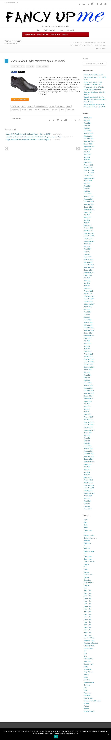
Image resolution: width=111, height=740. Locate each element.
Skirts (86, 677)
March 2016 (87, 446)
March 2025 (87, 162)
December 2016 (89, 422)
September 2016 (89, 430)
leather (24, 109)
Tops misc (87, 695)
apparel (30, 106)
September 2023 (89, 209)
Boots (86, 525)
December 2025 (89, 139)
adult (23, 106)
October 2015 (88, 459)
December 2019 (89, 328)
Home (38, 30)
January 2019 (88, 356)
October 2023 (88, 207)
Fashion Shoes (88, 583)
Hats (85, 588)
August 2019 (88, 338)
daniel (31, 66)
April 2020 (87, 317)
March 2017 (87, 414)
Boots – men (88, 530)
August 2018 (88, 370)
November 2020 (89, 299)
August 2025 (88, 149)
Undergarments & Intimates (92, 701)
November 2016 (89, 425)
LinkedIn (56, 118)
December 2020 (89, 296)
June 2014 (87, 501)
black (52, 106)
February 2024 (88, 196)
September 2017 (89, 398)
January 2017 (88, 419)
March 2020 (87, 320)
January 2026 (88, 136)
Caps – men (87, 556)
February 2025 (88, 165)
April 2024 (87, 191)
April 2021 (87, 286)
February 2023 (88, 228)
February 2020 (88, 322)
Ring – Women (88, 672)
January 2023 (88, 230)
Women (86, 703)
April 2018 (87, 380)
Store (61, 30)
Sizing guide (70, 30)
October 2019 (88, 333)
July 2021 (87, 278)
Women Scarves (89, 711)
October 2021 (88, 270)
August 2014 (88, 496)
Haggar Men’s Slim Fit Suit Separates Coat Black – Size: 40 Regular (33, 140)
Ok (56, 737)
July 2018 (87, 372)
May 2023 (87, 220)
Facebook (87, 2)
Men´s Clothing (42, 34)
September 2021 (89, 272)
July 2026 (87, 120)
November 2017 (89, 393)
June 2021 (87, 280)
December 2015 (89, 454)
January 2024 (88, 199)
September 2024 (89, 178)
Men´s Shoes (74, 45)
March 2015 (87, 477)
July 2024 (87, 183)
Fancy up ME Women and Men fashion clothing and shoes (85, 42)
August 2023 (88, 212)
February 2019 (88, 354)
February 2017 (88, 417)
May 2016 (87, 440)
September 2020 (89, 304)
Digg (65, 118)
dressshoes (15, 109)
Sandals (86, 674)
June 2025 (87, 154)
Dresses (86, 572)
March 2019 (87, 351)
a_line (86, 520)
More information (20, 99)
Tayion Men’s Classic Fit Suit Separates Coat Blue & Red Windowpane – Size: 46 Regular (39, 137)
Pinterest (100, 2)
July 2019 (87, 341)
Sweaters (87, 680)
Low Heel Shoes (89, 646)
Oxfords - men (82, 45)
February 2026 (88, 133)
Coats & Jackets (89, 562)
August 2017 (88, 401)
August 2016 (88, 433)
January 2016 (88, 451)
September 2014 (89, 493)
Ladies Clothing (28, 34)
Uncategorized (88, 698)
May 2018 (87, 377)
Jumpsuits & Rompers (91, 643)
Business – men (89, 551)
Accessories (54, 34)
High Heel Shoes (89, 638)
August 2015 (88, 464)
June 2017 (87, 406)
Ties (85, 688)
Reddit (61, 118)
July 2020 (87, 309)
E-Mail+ (78, 118)
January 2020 (88, 325)
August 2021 (88, 275)
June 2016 (87, 438)
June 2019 (87, 343)
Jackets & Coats (89, 640)
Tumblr (95, 2)
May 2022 (87, 251)
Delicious (69, 118)
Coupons (86, 564)
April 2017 (87, 412)
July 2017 (87, 404)
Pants (86, 667)
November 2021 (89, 267)
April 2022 (87, 254)
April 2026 (87, 128)
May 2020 (87, 314)
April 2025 (87, 160)
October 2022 (88, 238)
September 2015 (89, 461)
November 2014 (89, 488)
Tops (85, 690)
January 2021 (88, 293)
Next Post (78, 148)
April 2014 (87, 506)
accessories (15, 106)
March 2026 (87, 131)
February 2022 (88, 259)
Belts (85, 522)
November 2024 (89, 173)
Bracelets (87, 540)
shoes (62, 109)
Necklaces (87, 661)
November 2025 (89, 141)
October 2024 (88, 175)
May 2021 (87, 283)
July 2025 (87, 152)
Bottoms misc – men (90, 538)
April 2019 (87, 349)
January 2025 (88, 167)
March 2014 (87, 509)
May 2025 (87, 157)
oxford (37, 109)
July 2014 (87, 498)
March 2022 (87, 257)
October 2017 (88, 396)
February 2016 (88, 448)
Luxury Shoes (88, 648)
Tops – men (87, 693)
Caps (85, 554)
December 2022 (89, 233)
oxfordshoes (45, 109)
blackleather (60, 106)
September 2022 (89, 241)
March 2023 (87, 225)
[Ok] (108, 734)
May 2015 (87, 472)
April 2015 (87, 475)
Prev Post (6, 148)
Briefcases (87, 543)
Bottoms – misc (89, 535)
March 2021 (87, 288)
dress (68, 106)
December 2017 (89, 391)
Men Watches (88, 659)
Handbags (87, 585)
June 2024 (87, 186)
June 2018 (87, 375)
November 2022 (89, 236)
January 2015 (88, 482)
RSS (104, 2)
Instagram (91, 2)
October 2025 (88, 144)
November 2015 (89, 456)
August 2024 (88, 181)
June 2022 (87, 249)
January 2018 (88, 388)
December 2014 (89, 485)
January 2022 (88, 262)
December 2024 (89, 170)
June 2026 (87, 123)
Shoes (64, 34)
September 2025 (89, 146)
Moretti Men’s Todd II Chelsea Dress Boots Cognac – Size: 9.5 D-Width (34, 134)
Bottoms (86, 533)
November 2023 (89, 204)
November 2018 (89, 362)
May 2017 (87, 409)
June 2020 (87, 312)
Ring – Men (87, 669)
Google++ (74, 118)
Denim (86, 567)
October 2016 (88, 427)
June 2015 (87, 469)
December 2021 (89, 265)
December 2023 (89, 202)
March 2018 (87, 383)
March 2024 (87, 194)
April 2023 (87, 223)
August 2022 (88, 244)
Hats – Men (87, 590)
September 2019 (89, 335)
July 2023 (87, 215)
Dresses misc (88, 575)
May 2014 (87, 503)
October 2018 (88, 364)
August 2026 (88, 118)
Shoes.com (70, 109)
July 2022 (87, 246)
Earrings (86, 577)
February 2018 (88, 385)
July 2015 (87, 467)
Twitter (78, 2)
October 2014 (88, 490)
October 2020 (88, 301)
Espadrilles (87, 580)
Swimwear (87, 685)
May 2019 (87, 346)
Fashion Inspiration (50, 30)
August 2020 (88, 307)
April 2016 (87, 443)
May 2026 (87, 125)
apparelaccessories (41, 106)
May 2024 (87, 188)
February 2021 (88, 291)
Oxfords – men (88, 664)
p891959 (55, 109)
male (30, 109)
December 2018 (89, 359)
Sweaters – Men (89, 682)
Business (87, 546)
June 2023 (87, 217)
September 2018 (89, 367)
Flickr (82, 2)
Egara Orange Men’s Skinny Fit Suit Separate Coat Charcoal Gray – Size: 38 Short (95, 99)
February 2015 (88, 480)
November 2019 (89, 330)
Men (85, 651)
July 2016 (87, 435)
